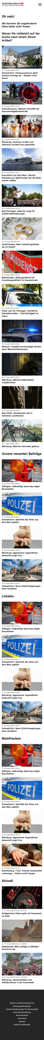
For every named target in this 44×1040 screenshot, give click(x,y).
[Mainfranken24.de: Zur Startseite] (12, 4)
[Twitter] (22, 995)
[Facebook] (15, 995)
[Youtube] (28, 995)
